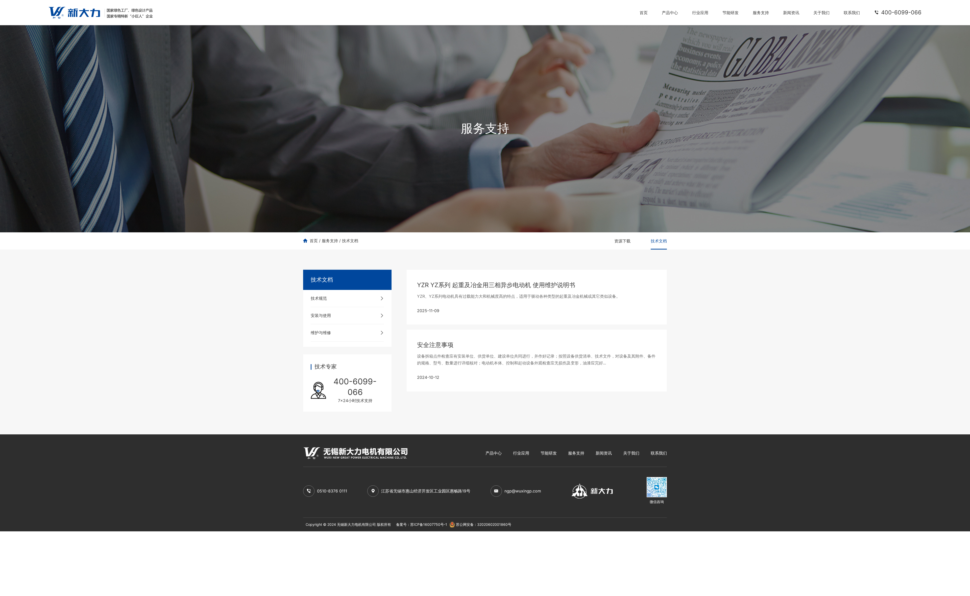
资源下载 (622, 240)
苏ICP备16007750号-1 (428, 524)
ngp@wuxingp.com (522, 490)
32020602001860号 (494, 524)
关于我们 (821, 12)
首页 (644, 12)
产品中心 (670, 12)
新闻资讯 (791, 12)
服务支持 (761, 12)
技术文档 (350, 240)
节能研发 (730, 12)
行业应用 (700, 12)
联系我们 (852, 12)
